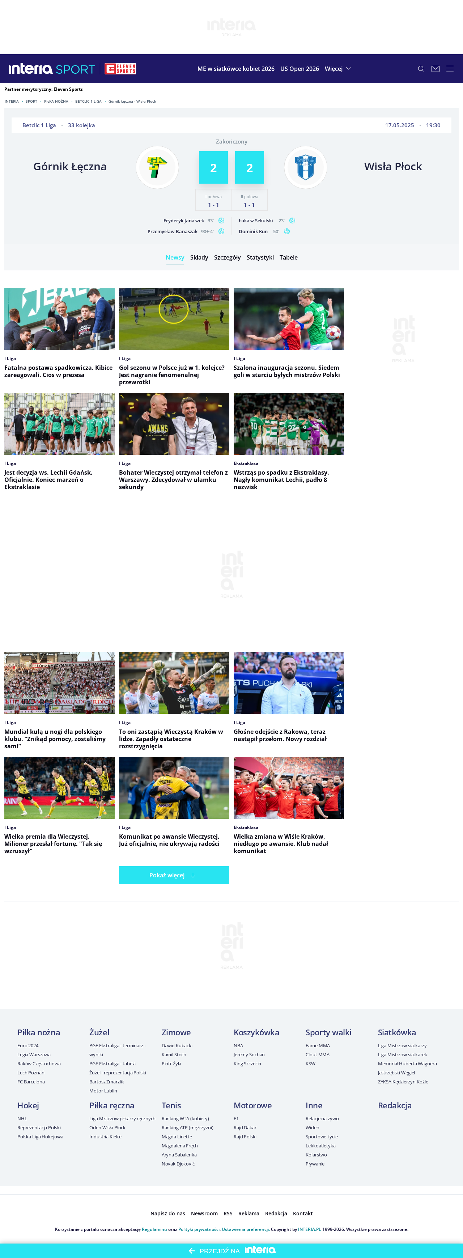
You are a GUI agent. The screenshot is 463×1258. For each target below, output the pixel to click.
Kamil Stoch (174, 1054)
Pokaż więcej (166, 875)
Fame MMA (318, 1045)
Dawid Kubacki (177, 1045)
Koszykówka (257, 1032)
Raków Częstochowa (39, 1063)
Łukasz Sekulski (256, 220)
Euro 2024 (27, 1045)
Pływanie (315, 1163)
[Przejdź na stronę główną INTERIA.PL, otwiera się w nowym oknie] (31, 68)
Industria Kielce (105, 1136)
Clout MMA (318, 1054)
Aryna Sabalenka (179, 1154)
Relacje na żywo (322, 1118)
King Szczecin (247, 1063)
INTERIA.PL (309, 1229)
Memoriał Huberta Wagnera (407, 1063)
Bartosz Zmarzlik (106, 1081)
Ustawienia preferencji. (246, 1229)
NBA (238, 1045)
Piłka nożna (56, 101)
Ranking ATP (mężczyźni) (187, 1127)
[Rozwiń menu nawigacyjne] (450, 68)
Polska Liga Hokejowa (40, 1136)
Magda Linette (177, 1136)
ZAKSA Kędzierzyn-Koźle (403, 1081)
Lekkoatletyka (320, 1145)
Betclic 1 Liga (88, 101)
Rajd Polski (245, 1136)
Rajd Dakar (245, 1127)
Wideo (312, 1127)
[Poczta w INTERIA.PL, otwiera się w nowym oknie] (435, 68)
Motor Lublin (103, 1090)
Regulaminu (154, 1229)
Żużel (99, 1032)
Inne (314, 1105)
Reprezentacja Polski (38, 1127)
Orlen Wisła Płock (107, 1127)
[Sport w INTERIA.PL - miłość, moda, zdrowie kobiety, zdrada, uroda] (75, 68)
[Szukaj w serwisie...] (421, 68)
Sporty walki (329, 1032)
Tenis (171, 1105)
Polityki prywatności (199, 1229)
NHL (22, 1118)
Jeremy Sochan (249, 1054)
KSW (310, 1063)
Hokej (28, 1105)
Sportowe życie (321, 1136)
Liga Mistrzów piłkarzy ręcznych (122, 1118)
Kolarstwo (316, 1154)
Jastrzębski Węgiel (396, 1072)
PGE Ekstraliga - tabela (112, 1063)
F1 (236, 1118)
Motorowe (253, 1105)
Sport (31, 101)
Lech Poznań (30, 1072)
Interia (12, 101)
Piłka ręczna (112, 1105)
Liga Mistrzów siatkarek (402, 1054)
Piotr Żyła (172, 1063)
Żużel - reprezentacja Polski (117, 1072)
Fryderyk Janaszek (183, 220)
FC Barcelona (30, 1081)
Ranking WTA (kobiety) (185, 1118)
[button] (339, 68)
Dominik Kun (253, 231)
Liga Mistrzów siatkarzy (402, 1045)
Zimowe (176, 1032)
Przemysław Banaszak (172, 231)
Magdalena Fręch (180, 1145)
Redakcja (395, 1105)
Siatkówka (397, 1032)
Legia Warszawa (34, 1054)
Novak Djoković (178, 1163)
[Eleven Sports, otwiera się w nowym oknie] (120, 68)
